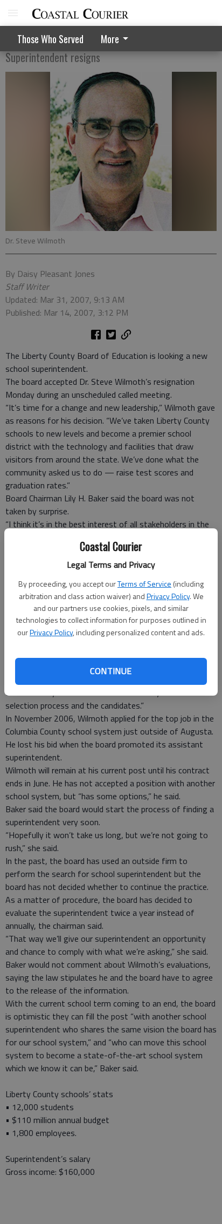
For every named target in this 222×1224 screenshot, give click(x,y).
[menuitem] (117, 38)
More (110, 39)
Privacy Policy (168, 596)
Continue (110, 670)
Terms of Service (144, 583)
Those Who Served (50, 39)
